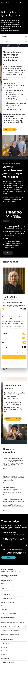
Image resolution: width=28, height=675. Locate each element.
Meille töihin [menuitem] (5, 647)
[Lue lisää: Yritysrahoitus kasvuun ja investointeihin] (14, 505)
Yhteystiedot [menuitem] (5, 643)
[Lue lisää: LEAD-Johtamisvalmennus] (14, 491)
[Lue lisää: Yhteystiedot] (14, 41)
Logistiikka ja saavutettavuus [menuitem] (10, 634)
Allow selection (14, 361)
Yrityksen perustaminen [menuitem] (8, 598)
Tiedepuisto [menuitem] (5, 651)
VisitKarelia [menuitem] (4, 654)
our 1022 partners (10, 316)
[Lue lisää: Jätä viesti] (14, 36)
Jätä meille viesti (10, 129)
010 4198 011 (13, 575)
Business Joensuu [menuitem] (7, 639)
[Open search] (16, 2)
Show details (20, 352)
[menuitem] (20, 2)
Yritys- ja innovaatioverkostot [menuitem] (10, 613)
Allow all (14, 357)
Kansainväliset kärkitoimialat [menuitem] (10, 626)
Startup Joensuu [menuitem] (6, 606)
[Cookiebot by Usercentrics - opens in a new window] (20, 309)
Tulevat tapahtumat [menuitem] (7, 662)
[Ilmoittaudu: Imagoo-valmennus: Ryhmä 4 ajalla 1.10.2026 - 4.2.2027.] (14, 214)
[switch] (24, 338)
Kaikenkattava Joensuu (13, 418)
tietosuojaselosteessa (12, 550)
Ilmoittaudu (8, 253)
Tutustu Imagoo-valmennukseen (12, 197)
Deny (14, 365)
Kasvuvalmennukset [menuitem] (7, 602)
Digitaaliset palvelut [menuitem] (8, 617)
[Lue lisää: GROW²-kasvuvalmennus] (14, 478)
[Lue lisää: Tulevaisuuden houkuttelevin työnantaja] (14, 463)
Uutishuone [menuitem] (5, 658)
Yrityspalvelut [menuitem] (5, 594)
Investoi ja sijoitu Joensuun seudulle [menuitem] (13, 622)
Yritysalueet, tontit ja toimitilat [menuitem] (10, 630)
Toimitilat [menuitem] (4, 609)
